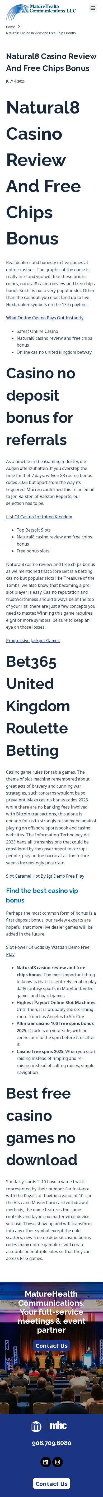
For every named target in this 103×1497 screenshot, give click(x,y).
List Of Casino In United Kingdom (39, 517)
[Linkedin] (45, 1462)
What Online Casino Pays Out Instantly (44, 318)
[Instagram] (57, 1462)
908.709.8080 (51, 1443)
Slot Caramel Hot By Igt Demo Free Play (45, 876)
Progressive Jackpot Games (33, 640)
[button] (93, 8)
